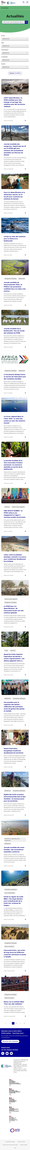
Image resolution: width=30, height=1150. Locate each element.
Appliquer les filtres (15, 73)
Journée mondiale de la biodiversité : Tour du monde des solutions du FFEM (14, 331)
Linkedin (11, 1053)
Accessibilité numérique (10, 1141)
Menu (27, 2)
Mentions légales (23, 1144)
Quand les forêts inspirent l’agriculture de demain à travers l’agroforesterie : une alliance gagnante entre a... (14, 658)
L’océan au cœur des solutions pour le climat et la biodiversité (14, 239)
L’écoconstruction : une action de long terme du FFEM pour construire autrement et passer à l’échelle (15, 954)
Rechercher (23, 2)
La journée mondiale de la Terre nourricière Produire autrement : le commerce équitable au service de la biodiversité (13, 465)
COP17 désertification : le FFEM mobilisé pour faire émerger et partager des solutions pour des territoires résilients (14, 102)
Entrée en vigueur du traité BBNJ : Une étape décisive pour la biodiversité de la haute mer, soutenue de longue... (13, 901)
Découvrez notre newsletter (10, 1041)
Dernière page (24, 1023)
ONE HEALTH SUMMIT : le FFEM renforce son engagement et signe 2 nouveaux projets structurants (14, 514)
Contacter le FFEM (21, 1141)
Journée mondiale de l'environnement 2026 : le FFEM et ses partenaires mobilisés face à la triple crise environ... (15, 287)
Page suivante (20, 1023)
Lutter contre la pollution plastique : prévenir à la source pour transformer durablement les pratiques (15, 558)
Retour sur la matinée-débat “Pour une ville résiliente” (14, 1003)
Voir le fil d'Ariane (4, 7)
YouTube (7, 1053)
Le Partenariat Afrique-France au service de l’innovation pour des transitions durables (15, 377)
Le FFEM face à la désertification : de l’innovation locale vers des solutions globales (14, 610)
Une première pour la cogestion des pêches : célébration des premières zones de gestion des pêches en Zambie (14, 707)
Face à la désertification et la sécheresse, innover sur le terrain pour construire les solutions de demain (14, 196)
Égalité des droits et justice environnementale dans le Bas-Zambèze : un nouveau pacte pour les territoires (15, 798)
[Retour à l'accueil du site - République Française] (11, 3)
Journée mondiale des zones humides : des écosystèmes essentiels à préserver (14, 850)
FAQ (15, 1147)
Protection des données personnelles (10, 1144)
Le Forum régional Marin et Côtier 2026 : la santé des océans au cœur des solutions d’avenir (14, 420)
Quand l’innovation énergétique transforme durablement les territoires (13, 751)
